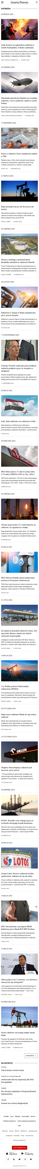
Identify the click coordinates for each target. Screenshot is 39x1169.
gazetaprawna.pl (32, 1131)
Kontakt (6, 1116)
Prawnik (3, 1088)
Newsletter (17, 1135)
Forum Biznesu (29, 1135)
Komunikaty (25, 1116)
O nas (11, 1116)
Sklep (22, 1135)
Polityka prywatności (9, 1121)
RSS (19, 1125)
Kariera (33, 1116)
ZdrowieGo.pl (9, 1135)
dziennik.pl (5, 1131)
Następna (30, 1056)
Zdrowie (3, 1100)
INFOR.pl (17, 1131)
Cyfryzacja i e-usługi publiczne (11, 1076)
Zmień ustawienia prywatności (26, 1121)
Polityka (3, 1067)
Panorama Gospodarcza (19, 1140)
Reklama (17, 1116)
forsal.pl (11, 1131)
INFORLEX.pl (24, 1131)
